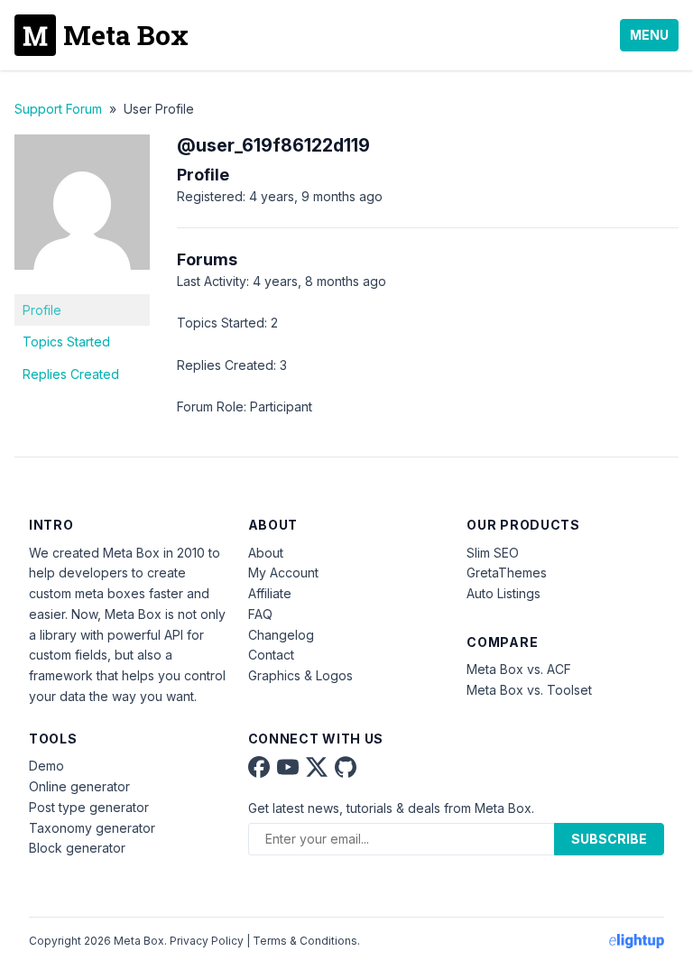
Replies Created (71, 374)
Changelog (281, 634)
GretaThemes (507, 572)
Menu (649, 34)
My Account (283, 572)
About (265, 552)
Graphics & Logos (300, 675)
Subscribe (609, 838)
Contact (271, 654)
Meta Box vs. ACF (519, 669)
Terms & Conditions (305, 940)
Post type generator (89, 807)
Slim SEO (493, 552)
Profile (42, 310)
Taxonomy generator (92, 828)
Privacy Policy (207, 940)
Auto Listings (504, 593)
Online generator (79, 786)
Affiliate (269, 593)
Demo (46, 765)
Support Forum (58, 108)
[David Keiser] (82, 283)
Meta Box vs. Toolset (529, 689)
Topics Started (66, 341)
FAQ (260, 614)
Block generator (77, 847)
